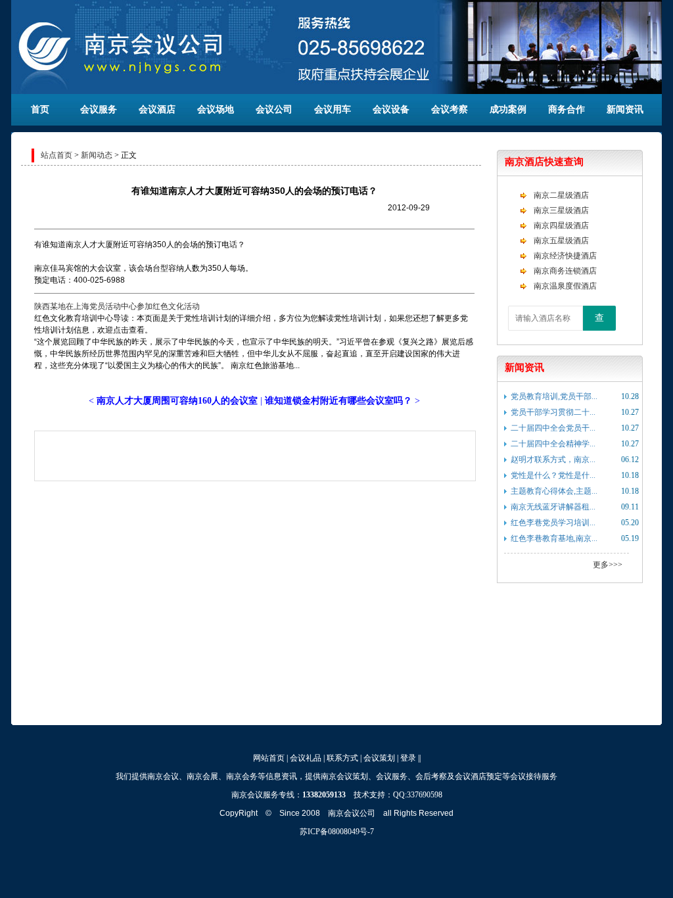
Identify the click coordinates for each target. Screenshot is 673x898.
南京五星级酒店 (561, 240)
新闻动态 (96, 155)
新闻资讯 (625, 109)
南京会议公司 (351, 813)
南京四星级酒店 (561, 225)
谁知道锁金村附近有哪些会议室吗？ (338, 401)
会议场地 (215, 109)
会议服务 (98, 109)
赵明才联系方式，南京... (553, 459)
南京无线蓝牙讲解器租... (553, 506)
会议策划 (379, 758)
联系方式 (342, 758)
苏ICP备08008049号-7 (337, 831)
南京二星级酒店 (561, 195)
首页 (40, 109)
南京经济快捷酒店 (565, 255)
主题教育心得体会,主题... (554, 491)
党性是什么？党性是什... (553, 475)
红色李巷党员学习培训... (553, 522)
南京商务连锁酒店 (565, 270)
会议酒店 (157, 109)
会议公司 (274, 109)
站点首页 (56, 155)
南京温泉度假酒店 (565, 286)
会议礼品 (305, 758)
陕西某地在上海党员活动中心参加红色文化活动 (117, 306)
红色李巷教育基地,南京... (554, 538)
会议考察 (449, 109)
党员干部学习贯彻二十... (553, 412)
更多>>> (607, 564)
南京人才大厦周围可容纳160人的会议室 (177, 401)
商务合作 (566, 109)
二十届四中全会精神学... (553, 443)
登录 (408, 758)
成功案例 (508, 109)
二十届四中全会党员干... (553, 428)
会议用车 (332, 109)
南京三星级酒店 (561, 210)
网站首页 (269, 758)
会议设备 (391, 109)
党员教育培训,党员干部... (554, 396)
